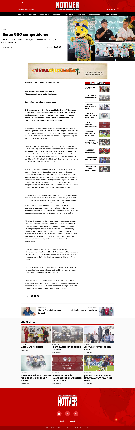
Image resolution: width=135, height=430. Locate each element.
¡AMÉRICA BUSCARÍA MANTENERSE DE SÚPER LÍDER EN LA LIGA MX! (91, 126)
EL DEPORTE (44, 14)
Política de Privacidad (67, 421)
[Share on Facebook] (57, 47)
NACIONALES (68, 14)
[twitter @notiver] (67, 413)
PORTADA (21, 14)
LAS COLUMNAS (94, 14)
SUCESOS (56, 14)
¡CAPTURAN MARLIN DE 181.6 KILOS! (90, 106)
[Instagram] (75, 413)
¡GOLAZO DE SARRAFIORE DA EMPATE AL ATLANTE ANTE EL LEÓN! (91, 135)
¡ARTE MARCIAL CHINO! (32, 347)
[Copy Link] (60, 47)
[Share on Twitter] (55, 47)
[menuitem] (67, 421)
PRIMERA (32, 14)
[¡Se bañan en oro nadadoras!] (106, 311)
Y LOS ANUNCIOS (111, 14)
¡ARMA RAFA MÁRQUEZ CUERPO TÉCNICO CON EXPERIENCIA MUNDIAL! (91, 117)
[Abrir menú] (19, 2)
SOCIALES (81, 14)
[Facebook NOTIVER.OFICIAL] (59, 413)
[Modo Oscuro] (23, 2)
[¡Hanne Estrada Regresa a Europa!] (28, 311)
